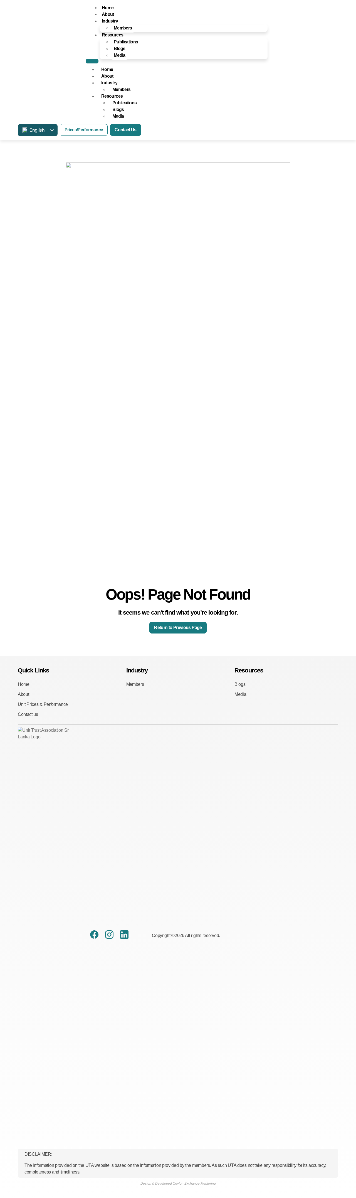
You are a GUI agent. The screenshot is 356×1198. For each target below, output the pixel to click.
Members (123, 28)
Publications (126, 42)
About (108, 14)
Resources (112, 35)
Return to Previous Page (178, 627)
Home (107, 7)
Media (119, 55)
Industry (110, 21)
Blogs (119, 48)
